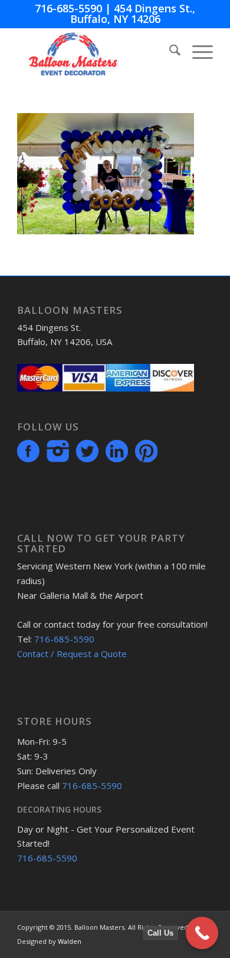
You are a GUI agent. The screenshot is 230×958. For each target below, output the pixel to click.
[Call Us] (202, 933)
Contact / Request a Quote (72, 653)
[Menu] (196, 51)
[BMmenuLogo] (95, 51)
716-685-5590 (68, 8)
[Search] (168, 51)
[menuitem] (168, 51)
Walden (69, 941)
